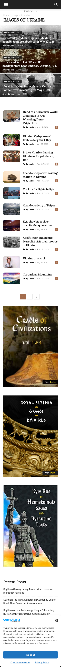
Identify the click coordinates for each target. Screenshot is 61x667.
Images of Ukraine (12, 32)
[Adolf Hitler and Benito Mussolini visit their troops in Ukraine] (11, 242)
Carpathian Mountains (37, 274)
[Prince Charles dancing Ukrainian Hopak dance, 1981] (11, 156)
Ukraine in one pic (34, 258)
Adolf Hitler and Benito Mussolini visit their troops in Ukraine (40, 241)
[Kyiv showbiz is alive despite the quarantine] (11, 225)
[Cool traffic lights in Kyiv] (11, 193)
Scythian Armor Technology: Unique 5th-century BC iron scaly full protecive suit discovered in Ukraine (29, 614)
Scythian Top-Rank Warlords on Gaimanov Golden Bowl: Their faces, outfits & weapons (29, 601)
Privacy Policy (42, 662)
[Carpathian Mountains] (11, 278)
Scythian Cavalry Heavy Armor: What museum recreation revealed (28, 591)
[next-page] (37, 296)
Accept (30, 654)
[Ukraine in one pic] (11, 262)
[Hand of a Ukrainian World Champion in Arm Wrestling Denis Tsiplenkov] (11, 116)
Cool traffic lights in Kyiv (39, 189)
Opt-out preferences (20, 662)
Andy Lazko (8, 45)
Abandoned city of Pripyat (40, 205)
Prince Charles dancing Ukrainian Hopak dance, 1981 (38, 156)
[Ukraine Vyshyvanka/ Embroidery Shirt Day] (11, 140)
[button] (56, 620)
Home (6, 15)
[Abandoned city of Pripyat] (11, 209)
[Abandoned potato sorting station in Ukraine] (11, 177)
